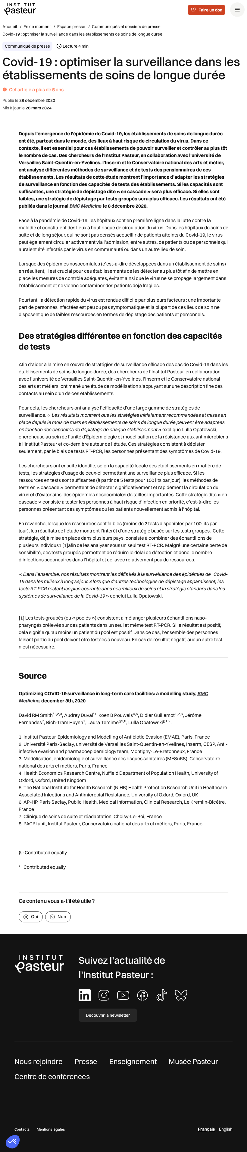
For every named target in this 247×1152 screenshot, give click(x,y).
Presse (86, 1061)
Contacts (22, 1129)
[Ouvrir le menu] (237, 9)
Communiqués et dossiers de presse (126, 26)
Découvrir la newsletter (108, 1015)
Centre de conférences (52, 1076)
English (226, 1129)
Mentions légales (51, 1129)
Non (62, 916)
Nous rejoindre (38, 1061)
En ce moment (37, 26)
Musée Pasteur (193, 1061)
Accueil (9, 26)
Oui (34, 916)
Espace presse (71, 26)
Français (206, 1129)
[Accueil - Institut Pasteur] (19, 8)
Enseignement (133, 1061)
